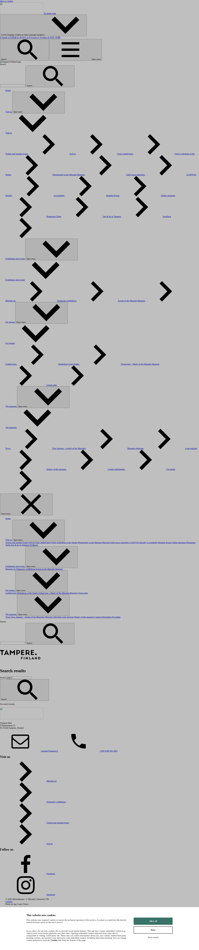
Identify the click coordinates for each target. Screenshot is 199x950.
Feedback (34, 545)
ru (32, 37)
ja (12, 37)
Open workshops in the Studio (64, 542)
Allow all (153, 921)
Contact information (116, 469)
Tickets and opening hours (16, 154)
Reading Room (113, 195)
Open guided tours (125, 154)
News (8, 448)
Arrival (72, 154)
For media (116, 617)
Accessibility (59, 195)
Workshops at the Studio (69, 364)
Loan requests (68, 617)
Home (8, 90)
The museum (11, 406)
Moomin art (10, 301)
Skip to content (6, 1)
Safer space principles (135, 175)
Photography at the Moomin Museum (69, 175)
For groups (10, 322)
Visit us (8, 112)
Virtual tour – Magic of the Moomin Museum (58, 593)
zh (54, 37)
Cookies (8, 901)
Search (4, 59)
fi (3, 37)
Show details (153, 937)
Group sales (52, 385)
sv (42, 37)
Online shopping (179, 542)
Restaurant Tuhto (54, 216)
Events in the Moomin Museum (132, 301)
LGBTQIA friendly (138, 542)
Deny (153, 930)
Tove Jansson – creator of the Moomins (69, 448)
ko (21, 37)
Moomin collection (135, 448)
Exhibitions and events (15, 259)
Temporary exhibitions (67, 301)
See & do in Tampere (112, 216)
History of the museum (57, 469)
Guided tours (11, 364)
